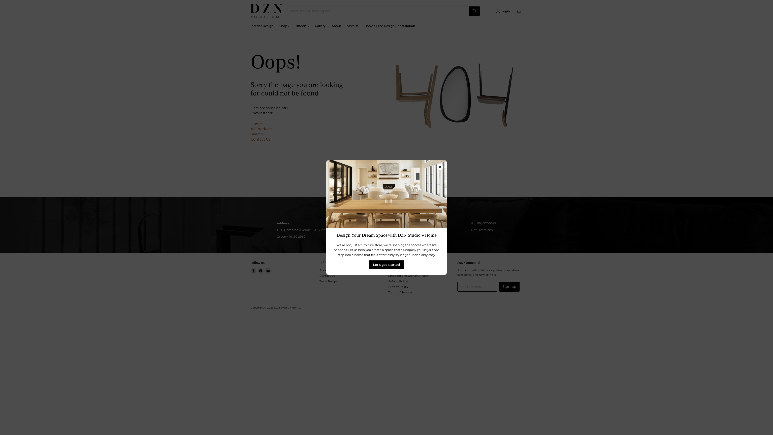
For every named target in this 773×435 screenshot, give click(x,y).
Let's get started (386, 265)
